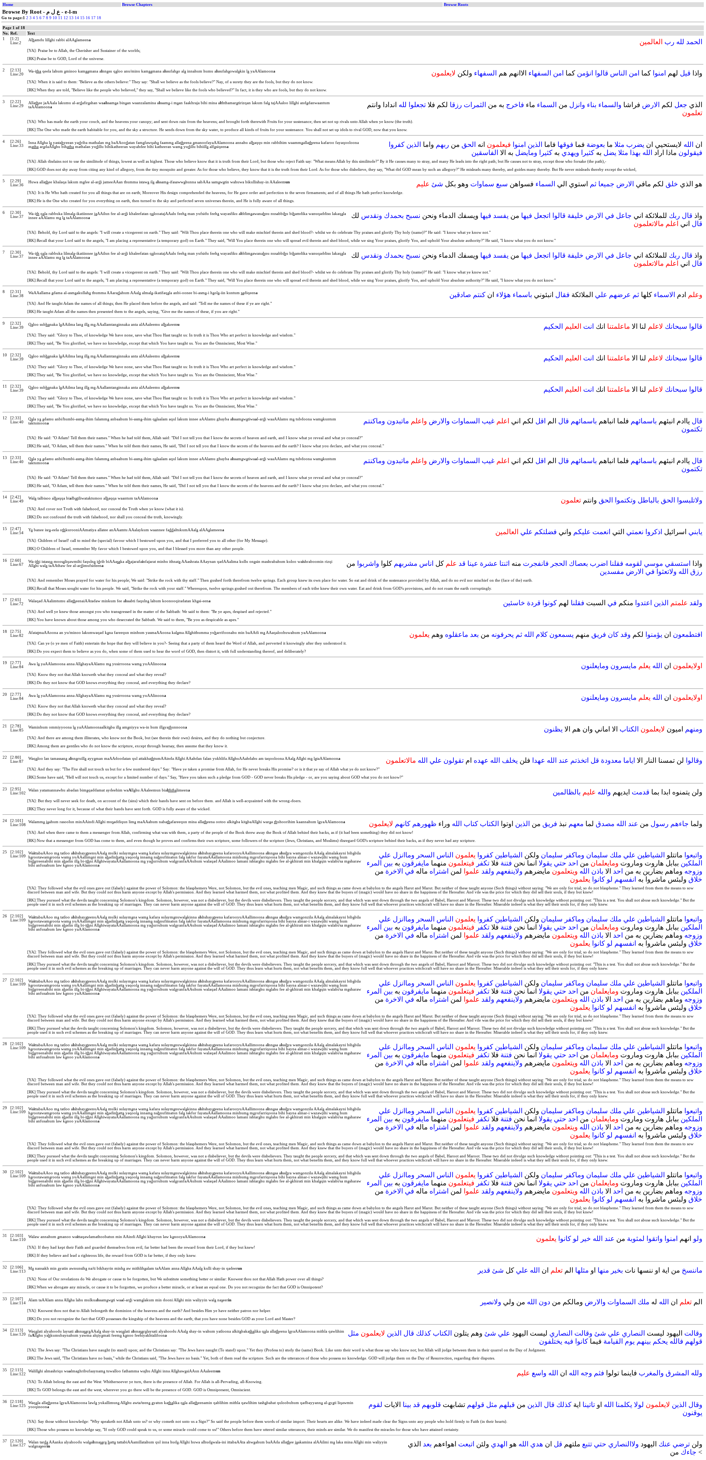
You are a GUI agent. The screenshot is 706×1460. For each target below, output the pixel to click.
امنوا (659, 73)
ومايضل (526, 152)
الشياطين (651, 855)
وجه (586, 1373)
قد (462, 563)
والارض (439, 421)
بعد (474, 634)
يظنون (553, 729)
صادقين (460, 295)
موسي (653, 563)
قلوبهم (431, 1404)
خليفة (575, 215)
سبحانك (676, 326)
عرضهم (620, 295)
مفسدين (612, 571)
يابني (695, 532)
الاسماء (664, 295)
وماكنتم (374, 421)
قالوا (601, 73)
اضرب (599, 563)
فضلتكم (545, 532)
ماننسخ (692, 1270)
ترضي (681, 1444)
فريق (598, 634)
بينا (407, 1404)
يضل (609, 152)
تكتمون (691, 429)
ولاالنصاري (623, 1444)
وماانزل (403, 855)
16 (88, 18)
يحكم (660, 1341)
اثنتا (504, 563)
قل (595, 760)
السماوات (466, 421)
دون (544, 1302)
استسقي (678, 563)
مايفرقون (415, 863)
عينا (472, 563)
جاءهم (679, 824)
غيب (488, 421)
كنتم (479, 295)
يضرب (635, 144)
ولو (697, 1238)
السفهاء (539, 73)
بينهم (644, 1341)
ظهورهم (424, 824)
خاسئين (514, 603)
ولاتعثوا (666, 571)
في (609, 215)
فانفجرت (536, 563)
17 (93, 18)
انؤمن (585, 73)
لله (680, 42)
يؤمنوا (653, 634)
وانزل (577, 105)
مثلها (582, 1270)
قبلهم (507, 1404)
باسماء (522, 295)
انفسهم (625, 879)
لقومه (633, 563)
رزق (696, 571)
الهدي (499, 1444)
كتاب (471, 824)
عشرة (489, 563)
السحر (425, 855)
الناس (618, 73)
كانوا (598, 879)
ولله (696, 1373)
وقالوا (694, 760)
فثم (599, 1373)
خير (586, 1238)
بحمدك (394, 215)
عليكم (582, 532)
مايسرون (623, 666)
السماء (547, 105)
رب (669, 42)
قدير (484, 1270)
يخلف (510, 760)
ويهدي (570, 152)
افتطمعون (687, 634)
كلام (542, 634)
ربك (674, 215)
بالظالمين (567, 792)
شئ (437, 184)
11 (60, 18)
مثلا (619, 144)
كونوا (549, 603)
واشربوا (368, 563)
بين (388, 863)
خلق (672, 184)
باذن (597, 871)
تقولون (453, 760)
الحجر (558, 563)
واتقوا (654, 1238)
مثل (353, 1333)
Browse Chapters (137, 5)
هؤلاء (503, 295)
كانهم (402, 824)
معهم (576, 824)
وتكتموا (625, 500)
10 (55, 18)
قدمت (640, 792)
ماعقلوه (456, 634)
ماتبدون (398, 421)
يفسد (501, 215)
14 (77, 18)
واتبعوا (693, 855)
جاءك (688, 1452)
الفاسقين (484, 152)
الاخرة (394, 871)
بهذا (635, 152)
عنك (665, 1444)
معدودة (611, 760)
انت (588, 326)
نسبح (413, 215)
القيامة (613, 1341)
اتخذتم (579, 760)
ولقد (695, 603)
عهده (481, 760)
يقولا (545, 863)
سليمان (597, 855)
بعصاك (578, 563)
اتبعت (466, 1444)
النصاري (633, 1333)
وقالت (693, 1333)
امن (634, 73)
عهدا (538, 760)
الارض (651, 105)
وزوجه (693, 871)
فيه (568, 1341)
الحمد (694, 42)
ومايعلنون (595, 666)
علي (601, 295)
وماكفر (574, 855)
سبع (502, 184)
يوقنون (692, 1413)
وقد (625, 634)
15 (82, 18)
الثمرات (475, 105)
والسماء (609, 105)
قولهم (693, 1341)
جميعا (606, 184)
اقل (540, 421)
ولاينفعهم (509, 871)
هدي (536, 1444)
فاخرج (515, 105)
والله (604, 792)
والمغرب (651, 1373)
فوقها (565, 144)
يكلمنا (624, 1404)
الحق (468, 144)
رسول (659, 824)
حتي (560, 863)
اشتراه (439, 871)
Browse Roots (456, 5)
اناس (426, 563)
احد (573, 863)
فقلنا (616, 563)
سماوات (482, 184)
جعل (680, 105)
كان (613, 634)
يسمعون (561, 634)
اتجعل (542, 215)
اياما (629, 760)
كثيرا (587, 152)
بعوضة (595, 144)
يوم (630, 1341)
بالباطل (648, 500)
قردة (534, 603)
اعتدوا (643, 603)
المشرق (677, 1373)
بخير (617, 1270)
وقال (695, 1404)
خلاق (695, 879)
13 (71, 18)
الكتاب (629, 729)
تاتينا (588, 1404)
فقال (562, 295)
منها (603, 1270)
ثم (593, 184)
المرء (374, 863)
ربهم (442, 144)
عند (563, 760)
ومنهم (693, 729)
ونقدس (371, 215)
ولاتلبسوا (689, 500)
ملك (615, 855)
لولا (639, 1404)
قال (687, 215)
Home (8, 5)
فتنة (506, 863)
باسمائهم (644, 421)
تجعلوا (417, 105)
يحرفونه (502, 634)
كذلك (423, 1333)
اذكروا (653, 532)
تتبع (587, 1444)
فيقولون (690, 152)
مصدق (605, 824)
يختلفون (550, 1341)
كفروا (396, 144)
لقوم (375, 1404)
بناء (591, 105)
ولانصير (490, 1302)
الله (688, 144)
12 (66, 18)
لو (610, 879)
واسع (539, 1373)
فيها (526, 215)
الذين (535, 144)
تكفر (482, 863)
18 (99, 18)
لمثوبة (636, 1238)
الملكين (691, 863)
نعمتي (634, 532)
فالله (676, 1341)
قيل (685, 73)
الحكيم (553, 326)
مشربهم (405, 563)
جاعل (624, 215)
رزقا (456, 105)
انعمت (601, 532)
